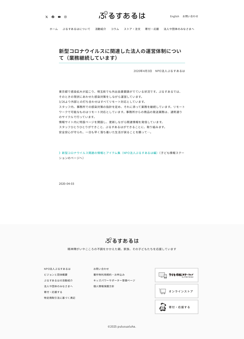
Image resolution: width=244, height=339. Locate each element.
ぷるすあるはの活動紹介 (58, 280)
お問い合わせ (190, 16)
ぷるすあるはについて (76, 29)
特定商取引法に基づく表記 (59, 297)
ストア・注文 (132, 29)
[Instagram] (65, 17)
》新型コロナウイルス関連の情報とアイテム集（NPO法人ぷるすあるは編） (109, 153)
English (174, 16)
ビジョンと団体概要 (56, 274)
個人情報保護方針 (103, 286)
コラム (115, 29)
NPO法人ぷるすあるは (57, 268)
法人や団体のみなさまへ (179, 29)
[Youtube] (59, 17)
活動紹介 (100, 29)
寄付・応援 (152, 29)
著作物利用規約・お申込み (109, 274)
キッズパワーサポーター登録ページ (114, 280)
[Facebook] (53, 17)
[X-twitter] (46, 17)
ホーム (54, 29)
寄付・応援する (53, 292)
